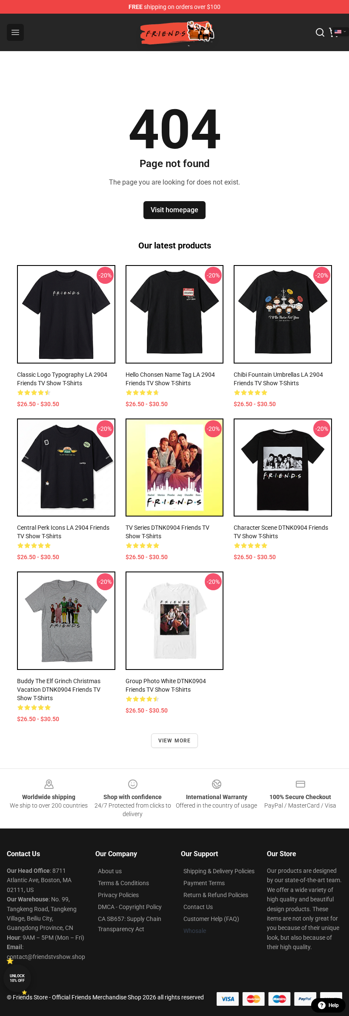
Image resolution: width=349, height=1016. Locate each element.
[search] (320, 32)
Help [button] (334, 1005)
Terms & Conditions (123, 883)
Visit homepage (174, 210)
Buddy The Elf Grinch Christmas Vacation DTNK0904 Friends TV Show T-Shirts (58, 689)
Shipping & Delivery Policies (219, 871)
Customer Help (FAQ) (211, 918)
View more (174, 741)
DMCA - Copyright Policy (130, 906)
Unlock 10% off (17, 978)
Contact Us (198, 906)
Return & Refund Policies (215, 895)
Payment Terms (204, 883)
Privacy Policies (118, 895)
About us (110, 871)
